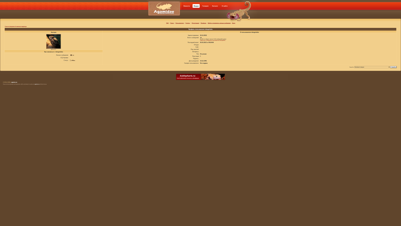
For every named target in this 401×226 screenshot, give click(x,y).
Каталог (215, 6)
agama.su (37, 84)
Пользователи (180, 23)
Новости (186, 6)
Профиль (203, 23)
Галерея (205, 6)
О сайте (225, 6)
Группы (187, 23)
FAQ (167, 23)
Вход (233, 23)
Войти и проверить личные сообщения (219, 23)
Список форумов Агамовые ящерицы (16, 26)
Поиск (172, 23)
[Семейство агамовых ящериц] (164, 6)
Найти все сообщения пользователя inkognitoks (212, 40)
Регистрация (195, 23)
